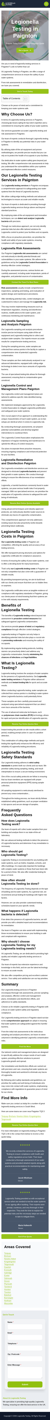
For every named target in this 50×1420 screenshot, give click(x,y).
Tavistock (8, 1287)
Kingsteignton (35, 1116)
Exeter (7, 1276)
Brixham (12, 1116)
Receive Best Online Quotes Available (25, 503)
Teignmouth (6, 1119)
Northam (7, 1301)
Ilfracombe (8, 1303)
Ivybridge (8, 1273)
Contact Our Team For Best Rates (25, 282)
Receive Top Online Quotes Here (25, 724)
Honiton (7, 1289)
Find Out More (25, 1046)
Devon (7, 1281)
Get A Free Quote (25, 1237)
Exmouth (8, 1270)
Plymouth (8, 1284)
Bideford (7, 1295)
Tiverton (7, 1292)
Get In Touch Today (25, 91)
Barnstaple (8, 1298)
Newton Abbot (22, 1116)
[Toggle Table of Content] (24, 99)
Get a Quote (23, 50)
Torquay (4, 1116)
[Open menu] (46, 4)
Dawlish (7, 1267)
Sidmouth (8, 1278)
